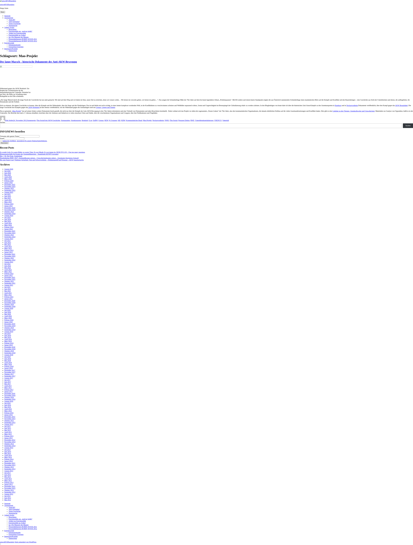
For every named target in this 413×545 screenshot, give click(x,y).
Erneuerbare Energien (16, 47)
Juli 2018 (7, 357)
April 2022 (8, 270)
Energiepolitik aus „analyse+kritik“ (20, 31)
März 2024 (8, 225)
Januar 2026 (8, 183)
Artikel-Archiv (9, 27)
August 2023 (8, 239)
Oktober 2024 (9, 212)
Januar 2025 (8, 206)
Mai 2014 (7, 453)
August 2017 (8, 378)
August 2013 (8, 471)
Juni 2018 (7, 359)
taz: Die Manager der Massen (19, 37)
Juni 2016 (7, 405)
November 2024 (9, 210)
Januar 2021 (8, 299)
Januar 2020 (8, 322)
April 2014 (8, 455)
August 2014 (8, 448)
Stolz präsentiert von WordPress (25, 542)
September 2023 (9, 237)
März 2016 (8, 411)
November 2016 (9, 395)
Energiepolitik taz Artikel (17, 35)
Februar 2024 (8, 227)
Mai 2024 (7, 221)
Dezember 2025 (9, 184)
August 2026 (8, 169)
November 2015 (9, 419)
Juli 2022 (7, 264)
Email (2, 138)
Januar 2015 (8, 438)
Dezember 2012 (9, 486)
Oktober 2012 (9, 490)
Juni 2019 (7, 335)
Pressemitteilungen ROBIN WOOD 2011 (23, 39)
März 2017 (8, 388)
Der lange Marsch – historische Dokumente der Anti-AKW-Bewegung (38, 61)
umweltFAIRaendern (7, 4)
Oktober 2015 (9, 421)
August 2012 (8, 494)
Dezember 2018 (9, 347)
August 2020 (8, 308)
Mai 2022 (7, 268)
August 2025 (8, 192)
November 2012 (9, 488)
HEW (106, 120)
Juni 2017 (7, 382)
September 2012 (9, 492)
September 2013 (9, 469)
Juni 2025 (7, 196)
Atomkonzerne (76, 120)
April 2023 (8, 246)
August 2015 (8, 424)
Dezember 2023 (9, 231)
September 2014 (9, 446)
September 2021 (9, 283)
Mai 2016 (7, 407)
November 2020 (9, 303)
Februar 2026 (8, 181)
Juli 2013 (7, 473)
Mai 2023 (7, 244)
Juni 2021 (7, 289)
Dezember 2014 (9, 440)
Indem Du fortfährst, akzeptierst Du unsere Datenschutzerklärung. (25, 141)
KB (119, 120)
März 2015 (8, 434)
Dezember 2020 (9, 301)
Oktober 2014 (9, 444)
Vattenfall (225, 120)
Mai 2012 (7, 500)
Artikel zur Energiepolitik (17, 33)
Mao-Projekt (16, 111)
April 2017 (8, 386)
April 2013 (8, 479)
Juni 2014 (7, 451)
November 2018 (9, 349)
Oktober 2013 (9, 467)
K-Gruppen (113, 120)
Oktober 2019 (9, 328)
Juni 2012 (7, 498)
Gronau (101, 120)
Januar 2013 (8, 484)
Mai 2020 (7, 314)
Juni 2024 (7, 219)
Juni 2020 (7, 312)
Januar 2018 (8, 368)
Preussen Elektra (184, 120)
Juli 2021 (7, 287)
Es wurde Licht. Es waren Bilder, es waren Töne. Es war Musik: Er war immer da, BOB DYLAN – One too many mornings (42, 152)
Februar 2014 (8, 459)
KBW (123, 120)
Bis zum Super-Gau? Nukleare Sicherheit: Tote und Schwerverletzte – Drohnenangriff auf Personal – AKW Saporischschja (42, 160)
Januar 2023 (8, 252)
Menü (2, 12)
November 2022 (9, 256)
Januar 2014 (8, 461)
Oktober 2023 (9, 235)
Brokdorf (85, 120)
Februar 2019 (8, 343)
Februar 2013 (8, 482)
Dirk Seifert (9, 120)
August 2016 (8, 401)
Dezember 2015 (9, 417)
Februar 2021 (8, 297)
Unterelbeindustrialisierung (204, 120)
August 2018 (8, 355)
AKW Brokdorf (14, 22)
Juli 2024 (7, 217)
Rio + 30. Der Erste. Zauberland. (11, 156)
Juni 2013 (7, 475)
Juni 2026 (7, 173)
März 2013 (8, 480)
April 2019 (8, 339)
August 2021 (8, 285)
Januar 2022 (8, 275)
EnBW (95, 120)
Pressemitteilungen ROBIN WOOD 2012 (23, 41)
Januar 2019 (8, 345)
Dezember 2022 (9, 254)
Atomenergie (8, 18)
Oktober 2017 (9, 374)
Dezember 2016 (9, 393)
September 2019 (9, 330)
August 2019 (8, 332)
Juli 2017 (7, 380)
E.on (90, 120)
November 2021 (9, 279)
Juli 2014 (7, 450)
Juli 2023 (7, 241)
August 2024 (8, 215)
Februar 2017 (8, 390)
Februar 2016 (8, 413)
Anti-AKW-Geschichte (52, 120)
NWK (167, 120)
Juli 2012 (7, 496)
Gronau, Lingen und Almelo (105, 107)
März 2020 (8, 318)
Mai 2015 (7, 430)
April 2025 (8, 200)
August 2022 (8, 262)
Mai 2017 (7, 384)
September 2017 (9, 376)
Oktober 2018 (9, 351)
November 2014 (9, 442)
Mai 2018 (7, 361)
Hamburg (338, 105)
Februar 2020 (8, 320)
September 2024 (9, 214)
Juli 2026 (7, 171)
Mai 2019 (7, 337)
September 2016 (9, 399)
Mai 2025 (7, 198)
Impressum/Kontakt (11, 49)
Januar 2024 (8, 229)
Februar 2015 (8, 436)
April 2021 (8, 293)
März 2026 (8, 179)
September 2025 (9, 190)
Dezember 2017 (9, 370)
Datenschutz (13, 51)
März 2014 (8, 457)
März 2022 (8, 272)
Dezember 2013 (9, 463)
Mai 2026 (7, 175)
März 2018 (8, 364)
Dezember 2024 (9, 208)
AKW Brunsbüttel (401, 105)
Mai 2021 (7, 291)
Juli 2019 (7, 333)
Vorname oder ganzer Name (9, 136)
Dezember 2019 (9, 324)
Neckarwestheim (352, 105)
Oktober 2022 (9, 258)
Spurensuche (13, 25)
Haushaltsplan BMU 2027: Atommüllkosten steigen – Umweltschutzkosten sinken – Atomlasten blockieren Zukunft (39, 158)
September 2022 (9, 260)
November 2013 (9, 465)
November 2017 (9, 372)
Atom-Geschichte (15, 24)
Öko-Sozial (40, 120)
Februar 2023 (8, 250)
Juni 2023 (7, 243)
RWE (192, 120)
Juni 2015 (7, 428)
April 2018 (8, 362)
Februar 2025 (8, 204)
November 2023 (9, 233)
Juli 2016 (7, 403)
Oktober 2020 (9, 304)
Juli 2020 (7, 310)
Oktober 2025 (9, 188)
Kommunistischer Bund (134, 120)
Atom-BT (12, 20)
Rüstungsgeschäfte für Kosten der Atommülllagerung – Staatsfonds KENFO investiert (29, 154)
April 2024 (8, 223)
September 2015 (9, 422)
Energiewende (9, 43)
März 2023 (8, 248)
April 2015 (8, 432)
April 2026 (8, 177)
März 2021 (8, 295)
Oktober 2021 (9, 281)
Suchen (2, 122)
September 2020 (9, 306)
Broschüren (12, 29)
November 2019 (9, 326)
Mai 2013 (7, 477)
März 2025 (8, 202)
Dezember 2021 (9, 277)
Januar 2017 (8, 391)
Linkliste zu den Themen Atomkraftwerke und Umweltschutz (354, 111)
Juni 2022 (7, 266)
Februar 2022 (8, 273)
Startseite (7, 16)
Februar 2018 (8, 366)
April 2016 (8, 409)
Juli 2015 (7, 426)
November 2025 (9, 186)
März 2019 (8, 341)
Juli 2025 (7, 194)
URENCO (218, 120)
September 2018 (9, 353)
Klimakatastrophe (15, 45)
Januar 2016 (8, 415)
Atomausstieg (65, 120)
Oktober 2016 (9, 397)
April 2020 (8, 316)
